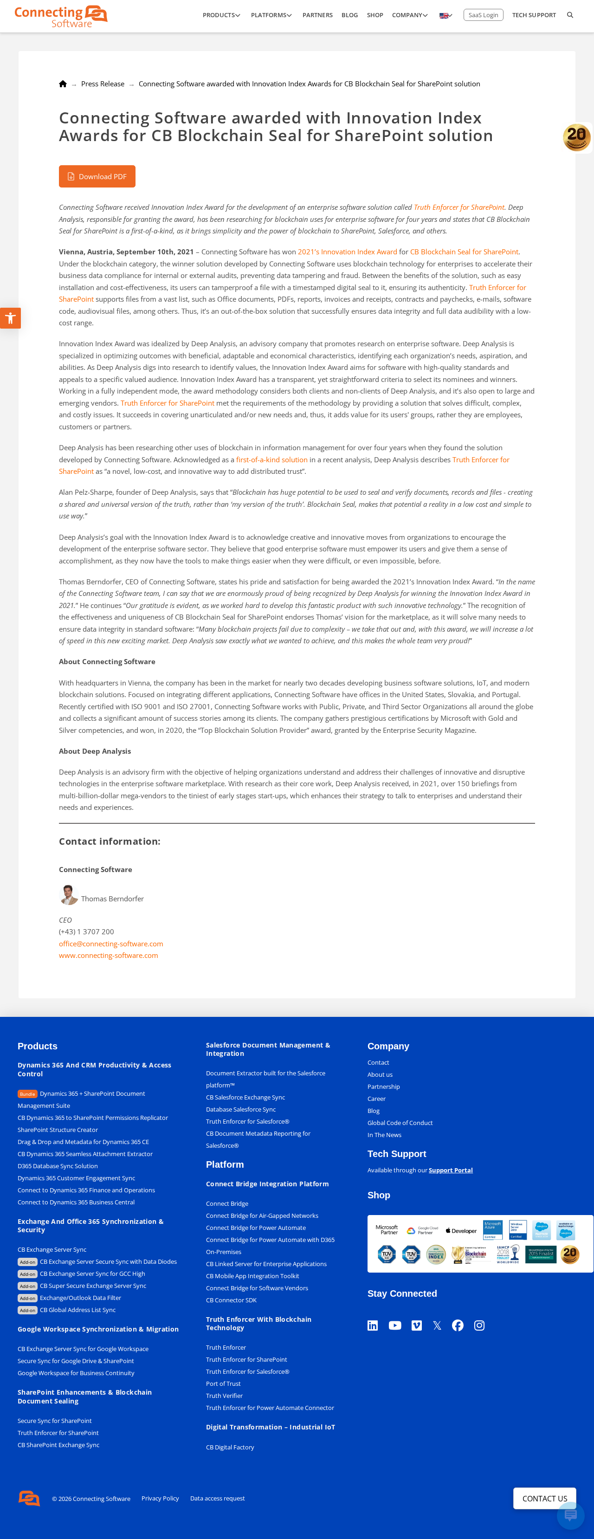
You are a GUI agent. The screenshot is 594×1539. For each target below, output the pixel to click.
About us (380, 1074)
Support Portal (451, 1170)
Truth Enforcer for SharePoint (459, 207)
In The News (384, 1135)
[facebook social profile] (463, 1313)
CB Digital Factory (230, 1447)
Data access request (217, 1498)
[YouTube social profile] (400, 1313)
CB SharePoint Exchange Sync (58, 1445)
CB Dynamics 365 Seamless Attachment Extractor (85, 1154)
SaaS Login (483, 15)
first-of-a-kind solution (272, 459)
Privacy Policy (160, 1498)
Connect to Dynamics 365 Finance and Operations (86, 1190)
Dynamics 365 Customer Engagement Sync (76, 1178)
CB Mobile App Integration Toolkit (252, 1276)
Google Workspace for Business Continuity (76, 1373)
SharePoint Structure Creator (58, 1129)
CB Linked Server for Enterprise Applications (266, 1264)
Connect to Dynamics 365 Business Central (77, 1202)
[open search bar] (570, 16)
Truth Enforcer (226, 1347)
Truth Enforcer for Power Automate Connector (270, 1407)
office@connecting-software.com (111, 943)
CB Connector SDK (231, 1300)
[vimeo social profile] (422, 1313)
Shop (379, 1195)
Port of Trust (223, 1383)
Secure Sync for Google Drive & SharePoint (76, 1361)
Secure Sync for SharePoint (55, 1420)
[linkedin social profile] (378, 1313)
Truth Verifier (224, 1395)
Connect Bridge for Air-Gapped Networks (262, 1215)
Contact (378, 1062)
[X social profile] (442, 1313)
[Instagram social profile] (484, 1313)
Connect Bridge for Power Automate (256, 1227)
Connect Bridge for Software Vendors (257, 1288)
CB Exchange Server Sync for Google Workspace (83, 1349)
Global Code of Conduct (400, 1123)
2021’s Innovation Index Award (347, 251)
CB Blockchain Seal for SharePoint (464, 251)
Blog (374, 1110)
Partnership (384, 1086)
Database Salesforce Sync (241, 1109)
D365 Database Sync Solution (58, 1166)
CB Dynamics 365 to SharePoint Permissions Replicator (93, 1117)
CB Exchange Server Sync (52, 1249)
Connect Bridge (227, 1203)
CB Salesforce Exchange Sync (245, 1097)
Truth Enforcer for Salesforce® (248, 1121)
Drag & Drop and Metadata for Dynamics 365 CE (83, 1142)
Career (377, 1098)
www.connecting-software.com (108, 955)
